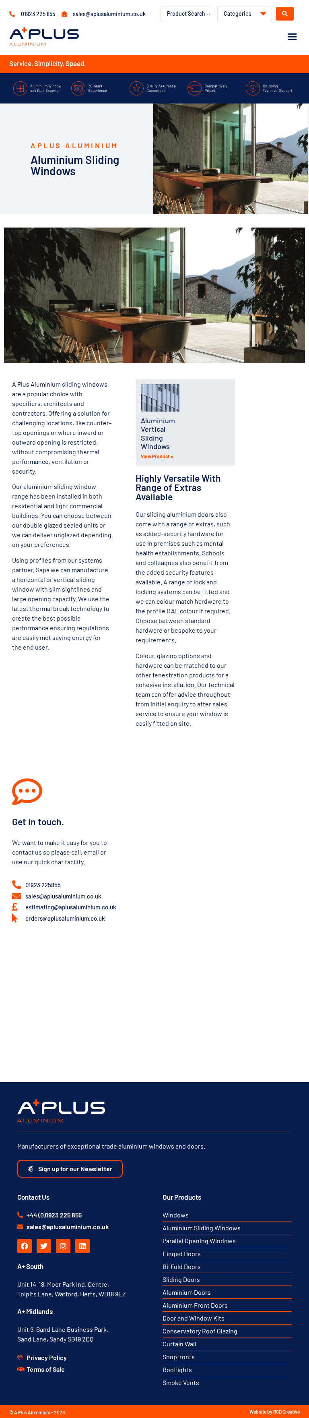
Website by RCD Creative (274, 1411)
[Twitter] (44, 1246)
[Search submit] (285, 14)
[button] (292, 36)
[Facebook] (24, 1246)
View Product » (157, 456)
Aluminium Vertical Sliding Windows (158, 433)
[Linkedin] (82, 1246)
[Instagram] (63, 1246)
